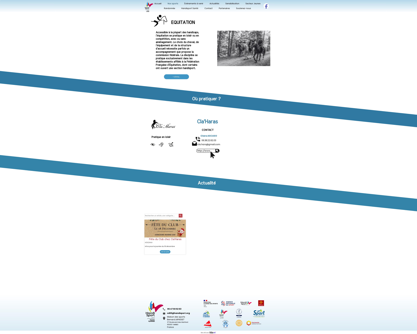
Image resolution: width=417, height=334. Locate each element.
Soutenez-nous (243, 8)
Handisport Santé (189, 8)
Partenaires (224, 8)
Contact (208, 8)
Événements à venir (193, 3)
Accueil (157, 3)
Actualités (214, 3)
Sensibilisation (232, 3)
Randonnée (169, 8)
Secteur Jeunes (253, 3)
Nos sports (173, 3)
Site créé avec (205, 332)
